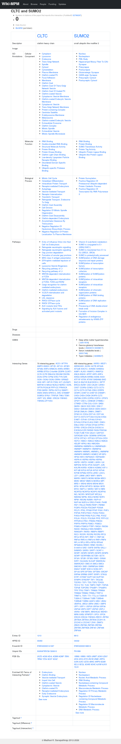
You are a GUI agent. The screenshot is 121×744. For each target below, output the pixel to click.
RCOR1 (83, 534)
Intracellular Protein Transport (54, 183)
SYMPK (77, 579)
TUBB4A (100, 598)
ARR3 (60, 368)
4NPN (97, 661)
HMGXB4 (95, 443)
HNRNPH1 (86, 448)
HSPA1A (78, 459)
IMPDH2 (77, 464)
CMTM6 (77, 398)
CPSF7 (77, 400)
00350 (39, 640)
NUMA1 (90, 499)
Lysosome (46, 56)
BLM (90, 382)
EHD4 (103, 416)
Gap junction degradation (52, 252)
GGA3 (51, 379)
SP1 (101, 569)
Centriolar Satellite (50, 112)
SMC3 (95, 563)
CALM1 (94, 384)
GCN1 (86, 435)
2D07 (105, 656)
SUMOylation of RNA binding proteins (91, 296)
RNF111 (93, 536)
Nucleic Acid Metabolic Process (92, 677)
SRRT (90, 574)
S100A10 (78, 547)
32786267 (77, 15)
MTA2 (82, 486)
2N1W (91, 659)
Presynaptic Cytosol (87, 77)
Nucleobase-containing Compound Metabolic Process (93, 684)
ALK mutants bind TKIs (52, 305)
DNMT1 (98, 411)
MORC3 (96, 480)
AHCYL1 (84, 368)
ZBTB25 (77, 619)
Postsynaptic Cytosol (88, 80)
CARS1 (101, 384)
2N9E (96, 659)
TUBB (92, 598)
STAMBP (66, 392)
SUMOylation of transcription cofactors (91, 270)
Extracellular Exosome (51, 123)
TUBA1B (103, 595)
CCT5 (82, 390)
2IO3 (81, 659)
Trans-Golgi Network (50, 61)
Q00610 (53, 651)
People (43, 4)
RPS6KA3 (78, 545)
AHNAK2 (100, 368)
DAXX (83, 406)
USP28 (96, 606)
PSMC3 (98, 523)
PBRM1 (101, 504)
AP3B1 (67, 366)
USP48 (77, 609)
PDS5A (100, 507)
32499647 (98, 355)
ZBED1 (99, 617)
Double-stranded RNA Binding (54, 144)
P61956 (77, 651)
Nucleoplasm (84, 56)
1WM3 (83, 656)
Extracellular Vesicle (50, 131)
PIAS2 (95, 512)
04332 (76, 640)
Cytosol (45, 67)
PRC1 (85, 520)
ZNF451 (93, 627)
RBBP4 (94, 531)
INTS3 (84, 464)
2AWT (94, 656)
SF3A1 (77, 558)
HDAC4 (97, 440)
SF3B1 (83, 558)
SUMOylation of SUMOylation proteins (91, 275)
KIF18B (77, 470)
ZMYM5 (77, 627)
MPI (102, 480)
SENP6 (105, 553)
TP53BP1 (93, 587)
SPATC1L (52, 392)
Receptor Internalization (52, 194)
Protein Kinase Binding (51, 152)
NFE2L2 (98, 494)
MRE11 (77, 483)
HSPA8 (92, 459)
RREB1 (86, 545)
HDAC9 (104, 440)
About (25, 4)
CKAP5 (94, 395)
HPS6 (76, 456)
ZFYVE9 (48, 400)
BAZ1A (77, 382)
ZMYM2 (83, 625)
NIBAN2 (77, 496)
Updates (62, 4)
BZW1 (83, 384)
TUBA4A (86, 598)
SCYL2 (58, 390)
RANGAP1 (78, 531)
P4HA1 (98, 502)
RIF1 (87, 536)
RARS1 (87, 531)
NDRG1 (62, 384)
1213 (39, 635)
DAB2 (101, 403)
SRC (59, 392)
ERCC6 (91, 427)
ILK (103, 462)
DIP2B (77, 411)
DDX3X (91, 408)
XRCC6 (56, 398)
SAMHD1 (78, 550)
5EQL (81, 664)
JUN (102, 464)
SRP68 (77, 574)
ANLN (76, 374)
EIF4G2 (77, 422)
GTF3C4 (98, 438)
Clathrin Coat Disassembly (53, 215)
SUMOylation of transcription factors (91, 264)
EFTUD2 (90, 416)
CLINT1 (68, 371)
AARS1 (97, 363)
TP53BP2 (102, 587)
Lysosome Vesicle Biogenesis (54, 265)
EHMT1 (77, 419)
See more (43, 699)
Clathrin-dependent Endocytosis (55, 218)
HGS (39, 382)
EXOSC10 (99, 427)
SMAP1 (65, 390)
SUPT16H (91, 577)
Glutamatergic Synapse (89, 72)
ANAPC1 (91, 371)
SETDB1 (95, 555)
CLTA (39, 374)
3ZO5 (86, 661)
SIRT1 (77, 561)
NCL (76, 494)
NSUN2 (83, 499)
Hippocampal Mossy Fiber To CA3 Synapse (93, 63)
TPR (76, 590)
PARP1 (95, 504)
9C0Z (55, 659)
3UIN (76, 661)
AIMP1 (77, 371)
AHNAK (92, 368)
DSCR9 (66, 374)
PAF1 (76, 504)
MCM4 (97, 478)
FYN (61, 376)
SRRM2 (84, 574)
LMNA (82, 475)
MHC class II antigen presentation (56, 257)
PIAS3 (101, 512)
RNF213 (84, 539)
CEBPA (61, 371)
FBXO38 (103, 430)
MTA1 (76, 486)
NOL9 (90, 496)
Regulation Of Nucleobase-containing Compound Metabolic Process (92, 699)
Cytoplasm (46, 53)
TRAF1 (87, 590)
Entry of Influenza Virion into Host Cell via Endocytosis (56, 243)
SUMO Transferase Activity (90, 146)
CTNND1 (78, 403)
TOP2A (105, 585)
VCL (44, 398)
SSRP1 (97, 574)
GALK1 (93, 432)
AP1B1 (53, 366)
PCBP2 (77, 507)
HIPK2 (84, 443)
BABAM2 (97, 379)
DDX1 (93, 406)
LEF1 (76, 475)
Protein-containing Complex (53, 109)
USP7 (39, 398)
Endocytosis (47, 672)
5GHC (93, 664)
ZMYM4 (98, 625)
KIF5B (77, 472)
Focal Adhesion (48, 77)
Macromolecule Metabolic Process (93, 688)
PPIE (98, 518)
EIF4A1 (84, 419)
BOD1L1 (95, 382)
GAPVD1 (100, 432)
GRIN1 (58, 379)
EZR (84, 430)
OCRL (69, 384)
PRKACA (63, 387)
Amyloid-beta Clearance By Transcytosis (53, 222)
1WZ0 (88, 656)
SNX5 (39, 392)
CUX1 (95, 403)
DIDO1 (103, 408)
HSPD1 (84, 462)
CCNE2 (90, 387)
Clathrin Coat (47, 83)
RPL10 (77, 542)
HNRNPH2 (96, 448)
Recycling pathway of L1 (52, 268)
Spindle (45, 64)
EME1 (96, 422)
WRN (76, 614)
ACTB (93, 366)
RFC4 (76, 536)
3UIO (81, 661)
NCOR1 (81, 494)
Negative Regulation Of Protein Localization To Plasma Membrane (56, 233)
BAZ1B (84, 382)
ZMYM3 (91, 625)
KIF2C (95, 470)
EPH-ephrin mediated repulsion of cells (56, 262)
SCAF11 (100, 550)
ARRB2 (40, 371)
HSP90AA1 (90, 456)
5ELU (76, 664)
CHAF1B (93, 392)
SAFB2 (97, 547)
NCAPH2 (102, 491)
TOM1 (67, 395)
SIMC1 (96, 558)
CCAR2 (83, 387)
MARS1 (77, 478)
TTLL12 (95, 595)
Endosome (46, 59)
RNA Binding (47, 141)
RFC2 (103, 534)
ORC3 (92, 502)
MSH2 (83, 483)
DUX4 (39, 376)
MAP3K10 (41, 384)
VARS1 (77, 611)
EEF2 (83, 416)
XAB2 (81, 614)
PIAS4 (77, 515)
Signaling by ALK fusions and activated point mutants (54, 310)
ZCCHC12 (78, 622)
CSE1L (84, 400)
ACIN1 (88, 366)
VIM (82, 611)
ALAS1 (84, 371)
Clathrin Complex (49, 125)
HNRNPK (78, 451)
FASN (96, 430)
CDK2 (94, 390)
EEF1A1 (92, 414)
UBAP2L (77, 603)
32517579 (84, 342)
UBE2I (85, 603)
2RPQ (102, 659)
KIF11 (105, 467)
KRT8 (89, 472)
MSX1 (101, 483)
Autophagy (46, 188)
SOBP (83, 569)
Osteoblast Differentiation (52, 180)
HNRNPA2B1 (100, 446)
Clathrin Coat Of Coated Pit (53, 91)
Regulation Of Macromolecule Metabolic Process (91, 705)
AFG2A (100, 366)
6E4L (50, 656)
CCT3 (101, 387)
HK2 (89, 443)
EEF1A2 (100, 414)
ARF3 (94, 374)
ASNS (96, 376)
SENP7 (77, 555)
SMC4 (101, 563)
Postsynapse (84, 69)
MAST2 (84, 478)
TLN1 (87, 585)
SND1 (85, 566)
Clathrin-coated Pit (50, 75)
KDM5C (98, 467)
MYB (102, 486)
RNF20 (77, 539)
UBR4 (90, 603)
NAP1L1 (83, 488)
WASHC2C (95, 611)
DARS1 (77, 406)
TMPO (92, 585)
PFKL (83, 510)
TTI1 (89, 595)
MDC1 (103, 478)
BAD (104, 379)
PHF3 (106, 510)
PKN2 (87, 515)
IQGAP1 (96, 464)
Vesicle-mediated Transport (53, 191)
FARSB (90, 430)
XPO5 (102, 614)
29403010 (90, 347)
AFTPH (64, 363)
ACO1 (58, 363)
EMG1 (102, 422)
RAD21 (98, 526)
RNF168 (100, 536)
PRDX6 (92, 520)
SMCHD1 (78, 566)
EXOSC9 (78, 430)
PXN (39, 390)
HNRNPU (87, 454)
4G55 (45, 656)
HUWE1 (91, 462)
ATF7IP (77, 379)
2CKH (100, 656)
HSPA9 (99, 459)
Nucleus (82, 53)
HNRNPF (78, 448)
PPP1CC (55, 387)
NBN (103, 488)
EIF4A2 (91, 419)
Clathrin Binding (48, 674)
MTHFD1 (89, 486)
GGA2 (45, 379)
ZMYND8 (85, 627)
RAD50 (105, 526)
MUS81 (97, 486)
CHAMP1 (102, 392)
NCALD (55, 384)
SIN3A (103, 558)
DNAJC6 (51, 374)
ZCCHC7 (87, 622)
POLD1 (84, 518)
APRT (89, 374)
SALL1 (103, 547)
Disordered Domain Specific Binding (54, 164)
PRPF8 (84, 523)
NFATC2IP (89, 494)
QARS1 (45, 390)
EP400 (95, 424)
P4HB (104, 502)
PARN (88, 504)
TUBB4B (78, 601)
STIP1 (77, 577)
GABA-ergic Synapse (88, 75)
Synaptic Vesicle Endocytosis (54, 696)
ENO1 (82, 424)
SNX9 (45, 392)
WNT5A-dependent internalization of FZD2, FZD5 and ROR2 (56, 280)
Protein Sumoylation (87, 178)
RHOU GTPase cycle (51, 300)
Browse (34, 4)
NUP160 (77, 502)
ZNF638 (77, 630)
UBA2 (103, 601)
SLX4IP (92, 561)
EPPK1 (101, 424)
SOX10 (90, 569)
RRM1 (93, 545)
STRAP (83, 577)
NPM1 (76, 499)
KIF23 (83, 470)
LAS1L (102, 472)
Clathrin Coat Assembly (52, 204)
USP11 (83, 606)
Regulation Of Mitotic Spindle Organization (54, 211)
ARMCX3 (53, 368)
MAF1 (93, 475)
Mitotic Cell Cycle (49, 178)
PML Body (83, 59)
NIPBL (84, 496)
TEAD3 (101, 582)
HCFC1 (77, 440)
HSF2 (82, 456)
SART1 (93, 550)
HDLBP (77, 443)
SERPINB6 (86, 555)
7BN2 (39, 659)
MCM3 (91, 478)
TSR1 (84, 595)
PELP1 (77, 510)
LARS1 (96, 472)
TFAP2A (54, 395)
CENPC (77, 392)
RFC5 (82, 536)
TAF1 (92, 579)
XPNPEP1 (89, 614)
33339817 (98, 347)
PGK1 (100, 510)
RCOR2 (90, 534)
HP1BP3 (102, 454)
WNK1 (49, 398)
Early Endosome (49, 693)
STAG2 (104, 574)
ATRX (83, 379)
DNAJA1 (84, 411)
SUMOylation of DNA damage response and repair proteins (91, 259)
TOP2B (77, 587)
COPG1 (97, 398)
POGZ (103, 515)
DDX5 (97, 408)
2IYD (86, 659)
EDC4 (85, 414)
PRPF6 (77, 523)
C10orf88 (53, 371)
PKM (82, 515)
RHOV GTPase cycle (51, 303)
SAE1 (85, 547)
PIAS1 (89, 512)
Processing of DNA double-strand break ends (93, 307)
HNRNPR (78, 454)
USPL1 (102, 609)
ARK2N (83, 376)
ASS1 (102, 376)
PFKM (89, 510)
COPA (84, 398)
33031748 (83, 353)
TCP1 (84, 582)
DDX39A (84, 408)
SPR (82, 571)
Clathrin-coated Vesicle (52, 93)
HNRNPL (86, 451)
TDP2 (94, 582)
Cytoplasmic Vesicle (50, 104)
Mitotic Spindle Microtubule (53, 133)
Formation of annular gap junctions (56, 255)
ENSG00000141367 (45, 645)
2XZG (39, 656)
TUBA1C (78, 598)
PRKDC (99, 520)
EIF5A (84, 422)
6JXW (99, 664)
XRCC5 (77, 617)
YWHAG (63, 398)
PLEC (93, 515)
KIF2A (89, 470)
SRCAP (104, 571)
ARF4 (100, 374)
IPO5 (90, 464)
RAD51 (77, 528)
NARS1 (91, 488)
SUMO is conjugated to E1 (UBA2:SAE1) (90, 246)
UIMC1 (97, 603)
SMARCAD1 (79, 563)
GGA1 (39, 379)
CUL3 (90, 403)
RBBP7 (101, 531)
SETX (101, 555)
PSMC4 (77, 526)
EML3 (76, 424)
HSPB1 (77, 462)
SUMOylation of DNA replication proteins (92, 302)
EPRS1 (77, 427)
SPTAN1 (88, 571)
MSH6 (95, 483)
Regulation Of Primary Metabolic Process (93, 692)
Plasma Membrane (50, 72)
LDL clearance (48, 297)
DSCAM (59, 374)
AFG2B (77, 368)
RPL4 (88, 542)
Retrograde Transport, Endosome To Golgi (56, 201)
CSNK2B (91, 400)
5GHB (87, 664)
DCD (89, 406)
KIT (60, 382)
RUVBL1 (100, 545)
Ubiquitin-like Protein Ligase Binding (91, 156)
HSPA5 (85, 459)
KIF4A (101, 470)
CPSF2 (105, 398)
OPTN (39, 387)
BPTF (102, 382)
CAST (76, 387)
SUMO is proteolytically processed (93, 255)
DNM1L (91, 411)
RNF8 (103, 539)
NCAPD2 (78, 491)
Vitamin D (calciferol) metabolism (93, 241)
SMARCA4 (100, 561)
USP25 (89, 606)
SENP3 (91, 553)
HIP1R (49, 382)
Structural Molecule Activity (54, 146)
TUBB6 (85, 601)
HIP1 (44, 382)
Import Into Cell (48, 680)
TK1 (82, 585)
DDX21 (77, 408)
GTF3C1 (83, 438)
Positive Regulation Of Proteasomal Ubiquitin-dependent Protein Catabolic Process (93, 183)
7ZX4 (44, 659)
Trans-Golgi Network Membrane (55, 107)
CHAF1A (85, 392)
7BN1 (66, 656)
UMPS (103, 603)
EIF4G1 (98, 419)
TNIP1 (99, 585)
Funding (52, 4)
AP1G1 (60, 366)
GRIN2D (64, 379)
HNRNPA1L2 (89, 446)
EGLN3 (97, 416)
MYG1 (76, 488)
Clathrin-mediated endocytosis (55, 289)
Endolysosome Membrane (53, 115)
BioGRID (19, 28)
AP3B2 (40, 368)
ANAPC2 (99, 371)
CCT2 (96, 387)
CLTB (44, 374)
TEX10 (77, 585)
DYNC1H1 (78, 414)
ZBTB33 (85, 619)
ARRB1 (66, 368)
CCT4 (76, 390)
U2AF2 (92, 601)
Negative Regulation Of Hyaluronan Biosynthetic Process (56, 227)
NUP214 (85, 502)
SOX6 (95, 569)
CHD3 (76, 395)
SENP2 (84, 553)
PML (98, 515)
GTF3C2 (91, 438)
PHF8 (83, 512)
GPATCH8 (101, 435)
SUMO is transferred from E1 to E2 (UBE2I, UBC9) (92, 251)
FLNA (76, 432)
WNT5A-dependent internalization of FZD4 (56, 275)
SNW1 (101, 566)
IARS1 (98, 462)
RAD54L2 (85, 528)
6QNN (55, 656)
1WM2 (77, 656)
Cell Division (47, 207)
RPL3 (82, 542)
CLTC (42, 35)
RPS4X (100, 542)
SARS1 (86, 550)
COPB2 (90, 398)
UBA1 (97, 601)
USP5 (83, 609)
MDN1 (76, 480)
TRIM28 (77, 593)
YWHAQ (40, 400)
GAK (65, 376)
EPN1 (45, 376)
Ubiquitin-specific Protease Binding (53, 169)
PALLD (82, 504)
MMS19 (89, 480)
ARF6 (46, 368)
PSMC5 (84, 526)
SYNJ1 (47, 395)
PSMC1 (91, 523)
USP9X (95, 609)
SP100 (77, 571)
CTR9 (84, 403)
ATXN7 (90, 379)
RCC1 (76, 534)
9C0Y (50, 659)
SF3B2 (90, 558)
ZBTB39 (93, 619)
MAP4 (99, 475)
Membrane (46, 80)
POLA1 (77, 518)
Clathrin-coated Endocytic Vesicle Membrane (56, 100)
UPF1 (76, 606)
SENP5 (98, 553)
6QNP (61, 656)
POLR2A (91, 518)
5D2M (103, 661)
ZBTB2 (106, 617)
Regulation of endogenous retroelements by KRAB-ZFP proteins (91, 319)
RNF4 (98, 539)
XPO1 (96, 614)
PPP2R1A (78, 520)
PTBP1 (92, 526)
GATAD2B (78, 435)
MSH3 (89, 483)
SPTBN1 (96, 571)
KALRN (77, 467)
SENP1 (77, 553)
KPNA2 (83, 472)
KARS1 (84, 467)
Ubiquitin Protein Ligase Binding (92, 152)
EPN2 (50, 376)
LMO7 (87, 475)
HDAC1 (84, 440)
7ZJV (76, 667)
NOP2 (102, 496)
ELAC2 (90, 422)
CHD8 (87, 395)
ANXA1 (46, 366)
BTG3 (46, 371)
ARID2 (77, 376)
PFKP (94, 510)
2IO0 (76, 659)
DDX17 (100, 406)
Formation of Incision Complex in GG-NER (93, 312)
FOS (87, 432)
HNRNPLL (95, 451)
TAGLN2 (99, 579)
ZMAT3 (100, 622)
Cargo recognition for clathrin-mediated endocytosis (54, 286)
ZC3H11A (101, 619)
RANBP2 (98, 528)
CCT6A (88, 390)
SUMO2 (81, 35)
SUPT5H (100, 577)
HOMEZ (94, 454)
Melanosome (47, 117)
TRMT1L (77, 595)
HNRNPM (104, 451)
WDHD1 (104, 611)
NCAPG (94, 491)
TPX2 (81, 590)
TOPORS (85, 587)
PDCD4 (84, 507)
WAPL (87, 611)
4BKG (91, 661)
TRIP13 (99, 593)
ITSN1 (55, 382)
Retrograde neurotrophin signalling (56, 247)
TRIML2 (92, 593)
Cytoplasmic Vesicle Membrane (55, 96)
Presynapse (84, 67)
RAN (91, 528)
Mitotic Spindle (48, 128)
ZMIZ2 (77, 625)
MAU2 (49, 384)
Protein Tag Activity (87, 149)
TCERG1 (78, 582)
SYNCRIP (85, 579)
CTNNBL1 (100, 400)
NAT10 (97, 488)
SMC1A (88, 563)
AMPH (40, 366)
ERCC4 (84, 427)
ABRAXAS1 (79, 366)
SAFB (90, 547)
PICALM (46, 387)
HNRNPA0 (78, 446)
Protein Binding (48, 149)
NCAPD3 (86, 491)
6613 (76, 635)
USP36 (102, 606)
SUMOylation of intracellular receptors (91, 280)
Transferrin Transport (50, 196)
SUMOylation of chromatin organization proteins (90, 291)
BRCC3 (77, 384)
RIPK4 (51, 390)
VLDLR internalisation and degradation (53, 294)
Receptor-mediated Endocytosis (55, 186)
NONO (96, 496)
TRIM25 (94, 590)
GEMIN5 (93, 435)
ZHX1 (93, 622)
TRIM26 (101, 590)
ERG (56, 376)
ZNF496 (100, 627)
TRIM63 (84, 593)
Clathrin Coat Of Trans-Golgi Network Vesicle (54, 87)
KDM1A (91, 467)
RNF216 (91, 539)
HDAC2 (91, 440)
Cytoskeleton (47, 69)
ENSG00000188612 (82, 645)
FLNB (82, 432)
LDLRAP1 (67, 382)
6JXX (104, 664)
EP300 (88, 424)
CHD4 (82, 395)
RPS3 (93, 542)
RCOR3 (97, 534)
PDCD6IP (92, 507)
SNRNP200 (93, 566)
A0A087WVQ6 (43, 651)
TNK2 (61, 395)
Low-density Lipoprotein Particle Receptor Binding (55, 158)
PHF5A (77, 512)
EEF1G (77, 416)
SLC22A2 (84, 561)
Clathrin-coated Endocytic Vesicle (56, 120)
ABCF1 (103, 363)
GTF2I (76, 438)
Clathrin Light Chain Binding (54, 154)
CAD (89, 384)
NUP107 (97, 499)
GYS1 (105, 438)
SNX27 (77, 569)
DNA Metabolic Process (89, 709)
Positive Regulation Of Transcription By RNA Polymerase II (93, 191)
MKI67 (83, 480)
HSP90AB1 (100, 456)
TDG (89, 582)
